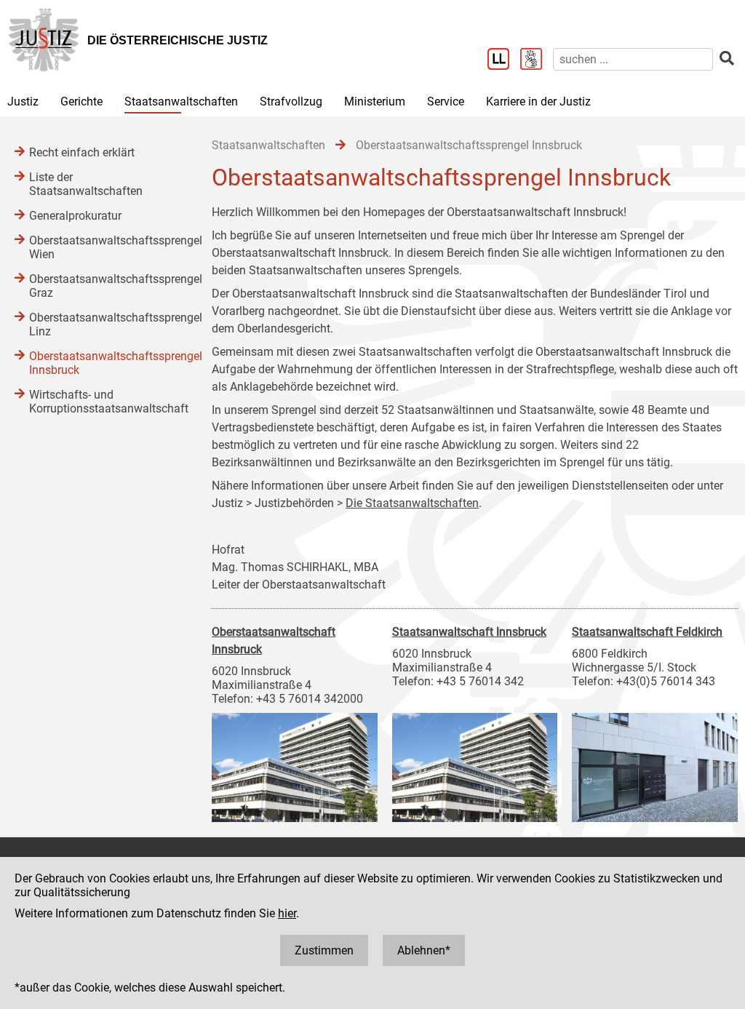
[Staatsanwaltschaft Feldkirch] (655, 764)
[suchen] (727, 58)
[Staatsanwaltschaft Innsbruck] (475, 764)
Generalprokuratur (75, 216)
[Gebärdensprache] (536, 60)
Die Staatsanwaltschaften (412, 503)
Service (445, 101)
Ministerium (374, 101)
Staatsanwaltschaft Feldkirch (647, 632)
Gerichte (81, 101)
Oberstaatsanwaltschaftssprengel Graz (106, 286)
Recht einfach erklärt (82, 152)
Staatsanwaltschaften (181, 101)
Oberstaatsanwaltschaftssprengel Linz (106, 324)
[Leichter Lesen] (503, 60)
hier (287, 913)
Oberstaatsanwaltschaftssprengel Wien (106, 247)
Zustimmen (324, 950)
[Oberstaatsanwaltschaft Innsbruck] (295, 764)
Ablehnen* (423, 950)
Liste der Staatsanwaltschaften (86, 184)
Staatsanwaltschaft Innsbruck (469, 632)
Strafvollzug (291, 101)
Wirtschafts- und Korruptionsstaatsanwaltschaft (106, 401)
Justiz (23, 101)
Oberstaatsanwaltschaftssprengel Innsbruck (106, 363)
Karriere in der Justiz (538, 101)
